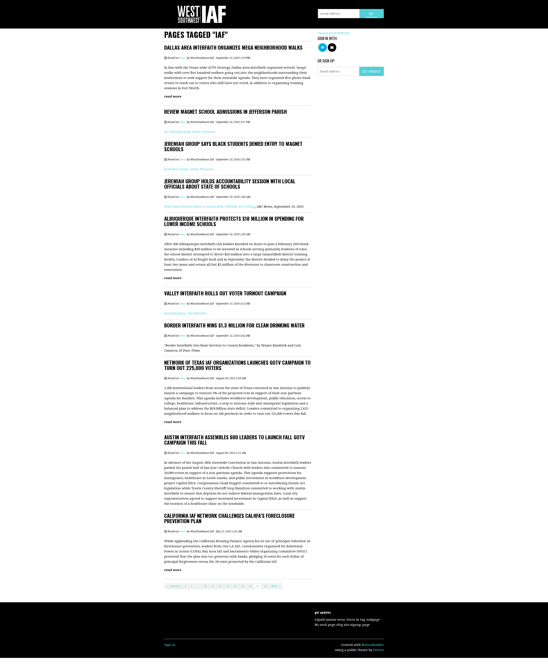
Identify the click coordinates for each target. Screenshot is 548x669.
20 (205, 586)
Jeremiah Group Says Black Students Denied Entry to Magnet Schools (233, 146)
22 (220, 586)
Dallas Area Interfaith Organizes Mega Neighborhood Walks (233, 47)
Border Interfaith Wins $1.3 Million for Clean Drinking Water (234, 325)
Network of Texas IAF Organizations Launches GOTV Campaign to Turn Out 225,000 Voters (237, 365)
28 (265, 586)
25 (242, 586)
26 (250, 586)
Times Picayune (203, 132)
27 (257, 586)
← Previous (173, 586)
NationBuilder (373, 645)
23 (227, 586)
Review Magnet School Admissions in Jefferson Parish (225, 111)
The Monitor (197, 313)
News (183, 57)
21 (212, 586)
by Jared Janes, (176, 313)
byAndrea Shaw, (188, 169)
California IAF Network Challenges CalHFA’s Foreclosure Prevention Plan (229, 518)
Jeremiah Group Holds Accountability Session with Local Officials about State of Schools (229, 183)
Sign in (169, 645)
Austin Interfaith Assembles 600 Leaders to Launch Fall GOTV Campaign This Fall (234, 439)
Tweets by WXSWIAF (333, 33)
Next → (275, 586)
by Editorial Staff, (178, 132)
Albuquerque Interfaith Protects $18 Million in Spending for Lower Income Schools (234, 221)
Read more (172, 96)
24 (235, 586)
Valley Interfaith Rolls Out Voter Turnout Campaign (225, 293)
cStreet (378, 650)
